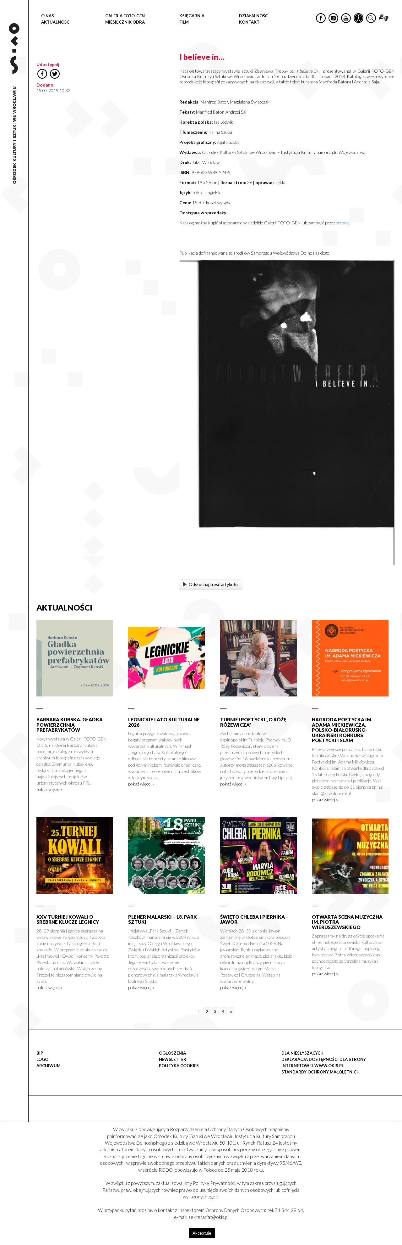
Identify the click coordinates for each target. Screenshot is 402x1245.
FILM (184, 22)
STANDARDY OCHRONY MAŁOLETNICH (320, 1071)
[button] (394, 65)
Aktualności (56, 22)
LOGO (42, 1059)
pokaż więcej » (49, 789)
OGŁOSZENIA (172, 1053)
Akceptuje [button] (202, 1233)
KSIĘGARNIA (191, 15)
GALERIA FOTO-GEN (125, 15)
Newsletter (172, 1059)
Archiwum (48, 1065)
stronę (342, 222)
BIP (39, 1053)
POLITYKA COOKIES (179, 1065)
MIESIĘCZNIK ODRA (125, 22)
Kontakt (249, 22)
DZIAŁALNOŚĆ (253, 15)
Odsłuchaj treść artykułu (213, 584)
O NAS (47, 15)
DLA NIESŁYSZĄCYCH (302, 1053)
